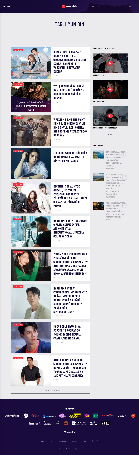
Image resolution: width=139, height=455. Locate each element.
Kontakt (75, 441)
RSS (84, 441)
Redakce (62, 441)
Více (110, 135)
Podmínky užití (47, 441)
